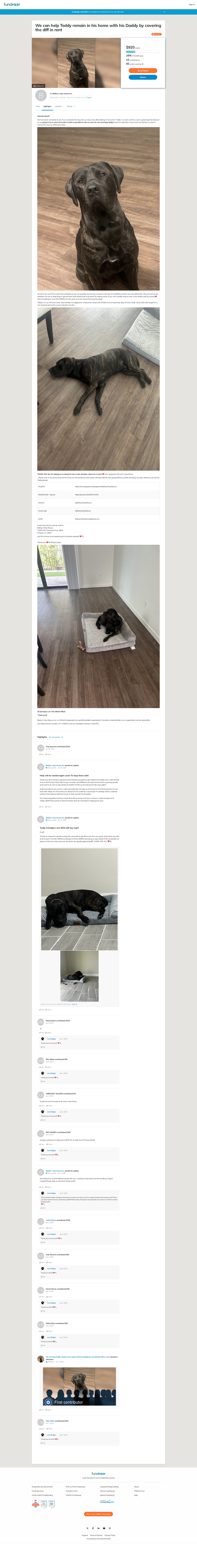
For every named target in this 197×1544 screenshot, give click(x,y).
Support (85, 1535)
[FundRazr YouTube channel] (104, 1528)
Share (143, 77)
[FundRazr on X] (87, 1528)
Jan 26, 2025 (62, 768)
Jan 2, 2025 (49, 1096)
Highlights (47, 106)
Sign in (192, 4)
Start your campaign (98, 1514)
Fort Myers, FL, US (80, 97)
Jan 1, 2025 (49, 1257)
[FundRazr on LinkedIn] (98, 1528)
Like (42, 754)
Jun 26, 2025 (50, 749)
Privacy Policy (110, 1535)
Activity (71, 106)
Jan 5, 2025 (49, 1023)
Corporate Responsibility (109, 1487)
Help (136, 1495)
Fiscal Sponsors (38, 1491)
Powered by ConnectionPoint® (98, 1539)
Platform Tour (139, 1491)
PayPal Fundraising (73, 1495)
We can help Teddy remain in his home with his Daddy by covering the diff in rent (77, 1357)
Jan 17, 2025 (62, 820)
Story (38, 106)
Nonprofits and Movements (42, 1487)
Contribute (143, 70)
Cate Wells (50, 1421)
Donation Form (71, 1491)
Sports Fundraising (107, 1495)
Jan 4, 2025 (49, 1062)
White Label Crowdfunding (42, 1495)
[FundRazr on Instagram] (109, 1528)
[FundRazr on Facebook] (93, 1528)
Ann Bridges (51, 1039)
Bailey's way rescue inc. (62, 93)
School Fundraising (107, 1491)
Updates (59, 106)
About (136, 1487)
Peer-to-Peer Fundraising (75, 1487)
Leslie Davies (51, 1220)
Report (89, 97)
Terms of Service (96, 1535)
